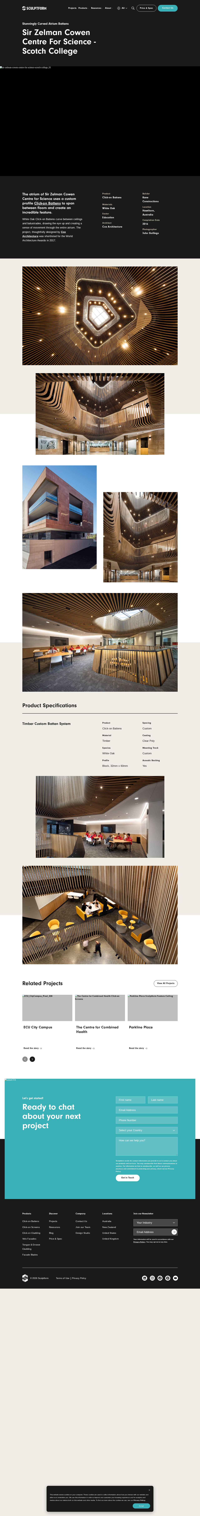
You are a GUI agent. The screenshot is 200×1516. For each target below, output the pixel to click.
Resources (54, 1227)
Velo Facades (29, 1239)
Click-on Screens (31, 1227)
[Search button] (133, 8)
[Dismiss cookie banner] (149, 1490)
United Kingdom (110, 1239)
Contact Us (81, 1221)
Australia (106, 1221)
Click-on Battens (47, 203)
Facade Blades (30, 1255)
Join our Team (83, 1227)
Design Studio (83, 1233)
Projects (53, 1221)
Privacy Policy (139, 1500)
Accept (141, 1506)
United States (109, 1233)
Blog (51, 1233)
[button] (32, 1059)
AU (123, 8)
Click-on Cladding (31, 1233)
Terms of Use (63, 1278)
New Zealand (109, 1227)
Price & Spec (55, 1239)
